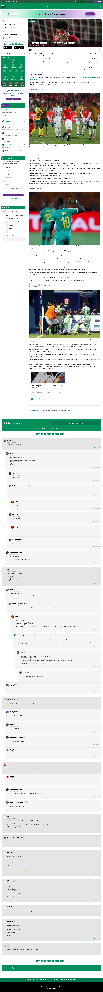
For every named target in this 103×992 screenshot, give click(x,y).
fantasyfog (10, 440)
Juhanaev (9, 881)
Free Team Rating (43, 6)
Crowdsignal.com (13, 200)
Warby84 (12, 750)
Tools (67, 6)
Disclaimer (56, 980)
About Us (29, 980)
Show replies (57, 428)
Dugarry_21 (13, 685)
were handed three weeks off (72, 72)
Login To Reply (96, 447)
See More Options (13, 188)
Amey (11, 453)
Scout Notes (32, 21)
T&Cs (50, 980)
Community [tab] (21, 105)
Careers (42, 980)
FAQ (46, 980)
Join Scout (98, 1)
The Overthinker (16, 540)
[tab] (4, 211)
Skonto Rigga (32, 410)
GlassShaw (10, 921)
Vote (13, 195)
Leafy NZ (9, 907)
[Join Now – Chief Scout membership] (51, 14)
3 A (8, 945)
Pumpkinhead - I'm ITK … (16, 552)
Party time (26, 672)
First (38, 434)
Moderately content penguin (20, 486)
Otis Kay (9, 852)
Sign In (90, 1)
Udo (8, 569)
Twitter (68, 410)
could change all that (77, 183)
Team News (80, 6)
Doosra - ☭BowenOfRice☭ (17, 802)
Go (76, 1)
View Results (13, 198)
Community (98, 6)
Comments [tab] (5, 105)
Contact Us (73, 980)
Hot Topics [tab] (13, 105)
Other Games (88, 6)
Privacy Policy (65, 980)
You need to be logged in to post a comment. (16, 968)
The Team (35, 980)
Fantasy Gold (13, 712)
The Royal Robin (11, 699)
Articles (73, 6)
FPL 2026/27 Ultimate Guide (56, 6)
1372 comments (40, 45)
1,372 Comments (14, 423)
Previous (35, 434)
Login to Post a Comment (76, 423)
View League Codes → (13, 99)
